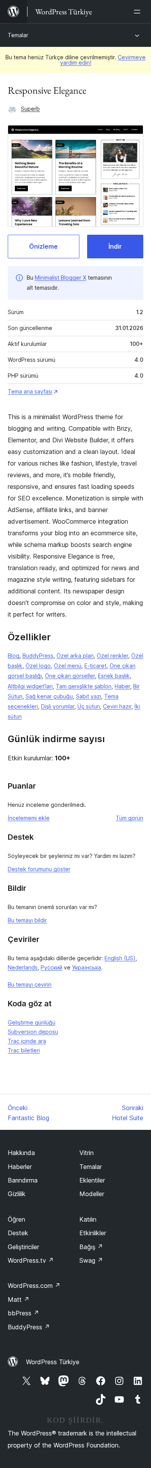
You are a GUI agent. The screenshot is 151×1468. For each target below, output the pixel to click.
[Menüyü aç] (138, 11)
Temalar (18, 35)
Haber (122, 686)
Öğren (16, 1219)
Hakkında (21, 1153)
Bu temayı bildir (27, 920)
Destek (18, 1233)
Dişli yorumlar (57, 706)
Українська (86, 967)
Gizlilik (17, 1194)
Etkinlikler (92, 1233)
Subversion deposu (33, 1031)
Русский (51, 967)
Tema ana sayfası (30, 391)
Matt (18, 1299)
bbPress (23, 1313)
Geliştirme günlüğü (31, 1022)
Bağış (91, 1247)
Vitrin (86, 1153)
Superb (30, 108)
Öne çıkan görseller (70, 675)
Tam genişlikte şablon (84, 686)
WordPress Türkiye (52, 1362)
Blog (13, 655)
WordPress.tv (31, 1260)
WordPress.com (34, 1285)
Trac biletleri (24, 1050)
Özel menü (67, 665)
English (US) (120, 958)
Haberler (20, 1167)
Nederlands (23, 967)
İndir (115, 246)
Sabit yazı (88, 696)
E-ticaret (95, 665)
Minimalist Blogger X (60, 277)
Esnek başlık (114, 675)
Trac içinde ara (27, 1041)
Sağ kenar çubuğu (49, 696)
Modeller (91, 1194)
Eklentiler (92, 1180)
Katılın (87, 1219)
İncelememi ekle (29, 818)
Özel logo (38, 665)
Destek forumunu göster (39, 869)
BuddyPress (37, 655)
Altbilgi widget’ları (30, 686)
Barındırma (23, 1180)
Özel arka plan (75, 655)
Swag (91, 1260)
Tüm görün (129, 818)
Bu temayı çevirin (29, 984)
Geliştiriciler (23, 1247)
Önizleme (43, 246)
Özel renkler (112, 655)
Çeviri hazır (117, 706)
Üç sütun (88, 706)
